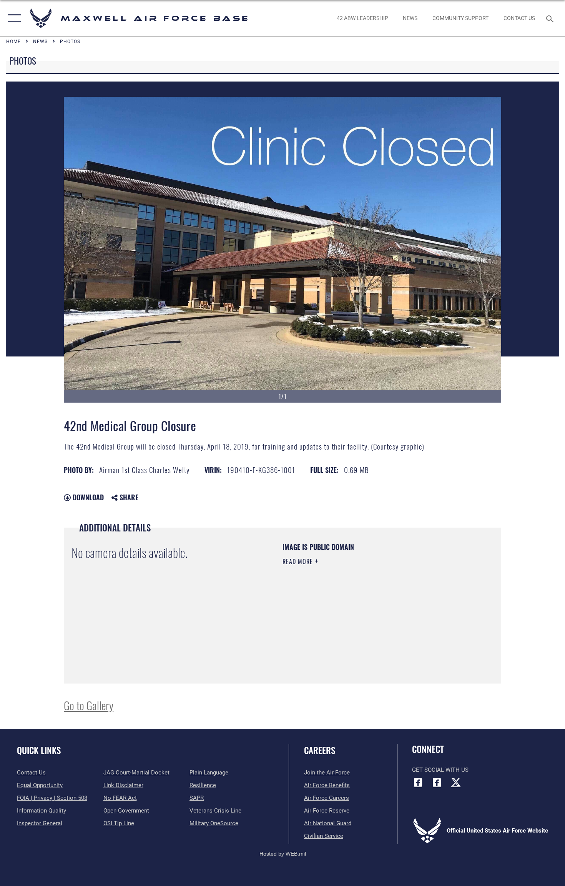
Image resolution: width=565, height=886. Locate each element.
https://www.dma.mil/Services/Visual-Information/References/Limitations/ (372, 621)
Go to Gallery (88, 705)
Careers (319, 750)
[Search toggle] (551, 18)
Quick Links (39, 750)
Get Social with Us (440, 769)
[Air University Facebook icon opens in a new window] (437, 782)
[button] (12, 18)
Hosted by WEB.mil (282, 854)
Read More (298, 561)
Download (87, 497)
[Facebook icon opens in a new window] (418, 782)
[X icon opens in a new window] (456, 782)
